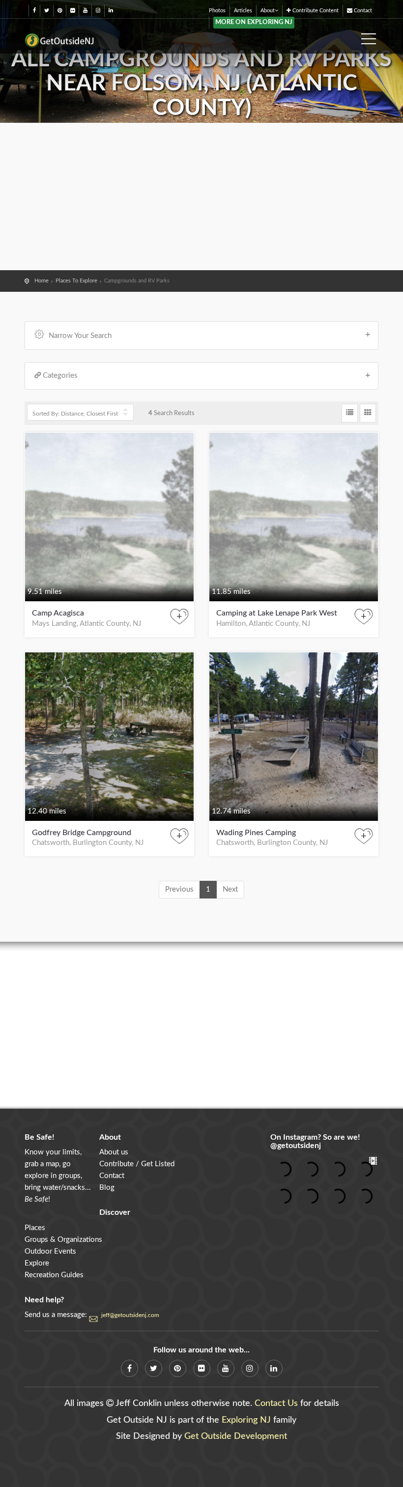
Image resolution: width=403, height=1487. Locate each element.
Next (230, 889)
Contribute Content (315, 10)
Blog (107, 1187)
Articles (243, 10)
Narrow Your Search (80, 335)
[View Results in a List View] (350, 413)
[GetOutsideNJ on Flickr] (72, 10)
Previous (179, 889)
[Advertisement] (201, 196)
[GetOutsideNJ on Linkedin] (111, 10)
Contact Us (276, 1403)
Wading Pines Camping (256, 833)
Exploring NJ (246, 1420)
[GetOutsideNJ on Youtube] (85, 10)
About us (113, 1152)
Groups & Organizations (63, 1239)
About (267, 10)
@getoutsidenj (295, 1146)
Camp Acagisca (58, 613)
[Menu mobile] (368, 35)
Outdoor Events (50, 1251)
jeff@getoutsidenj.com (130, 1315)
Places (35, 1228)
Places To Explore (76, 280)
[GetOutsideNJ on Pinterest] (60, 10)
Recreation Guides (54, 1275)
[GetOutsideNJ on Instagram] (98, 10)
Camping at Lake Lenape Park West (276, 613)
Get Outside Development (235, 1436)
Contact (362, 10)
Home (41, 280)
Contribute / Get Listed (136, 1164)
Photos (217, 10)
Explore (37, 1263)
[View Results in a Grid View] (368, 413)
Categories (60, 375)
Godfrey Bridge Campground (81, 833)
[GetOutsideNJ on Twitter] (46, 10)
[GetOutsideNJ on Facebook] (34, 10)
